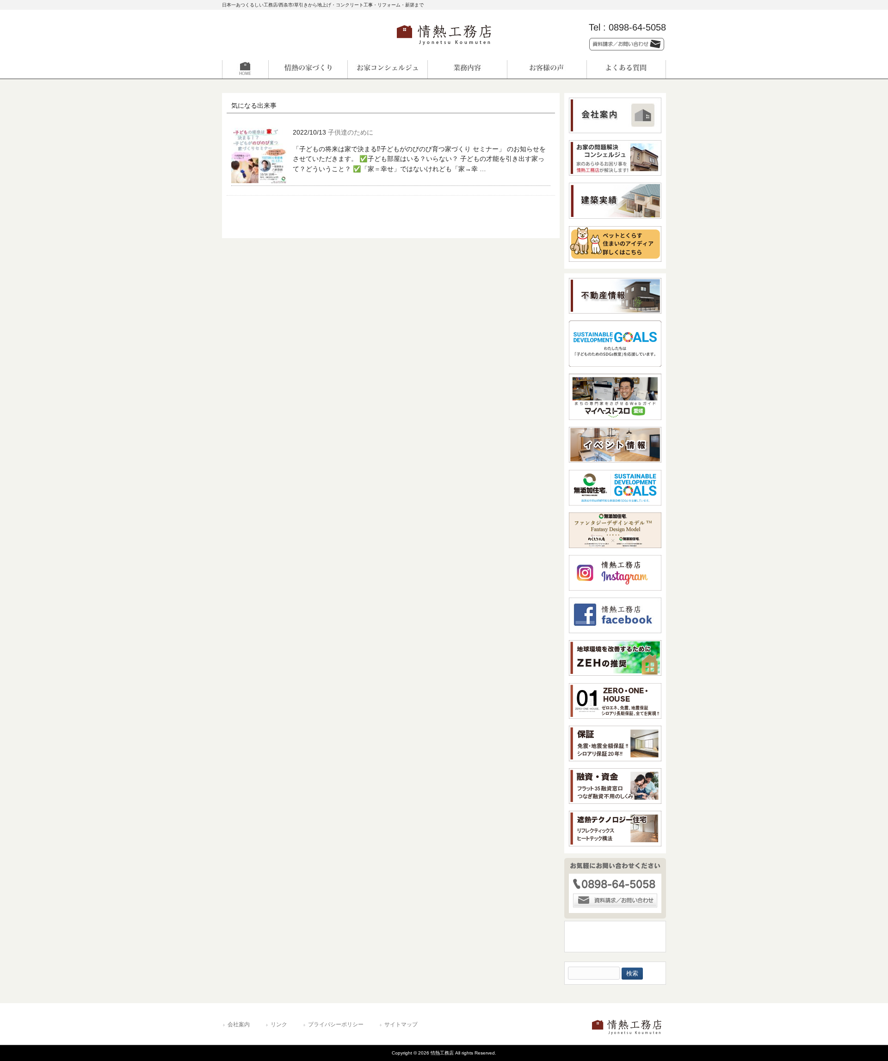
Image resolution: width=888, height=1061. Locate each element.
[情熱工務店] (444, 48)
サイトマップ (401, 1024)
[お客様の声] (546, 69)
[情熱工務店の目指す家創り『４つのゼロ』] (308, 69)
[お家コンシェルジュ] (387, 69)
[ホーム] (262, 69)
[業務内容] (467, 69)
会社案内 (239, 1024)
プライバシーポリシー (336, 1024)
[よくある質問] (626, 69)
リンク (279, 1024)
